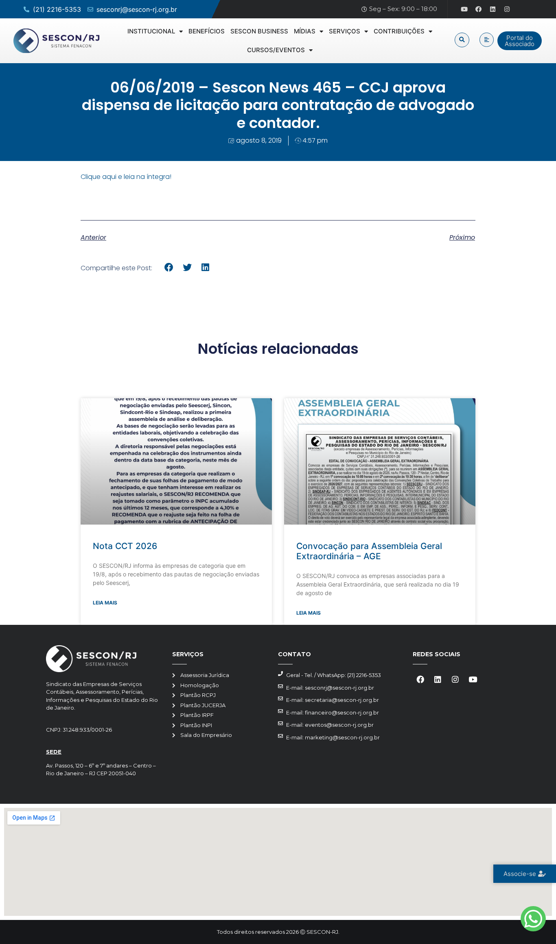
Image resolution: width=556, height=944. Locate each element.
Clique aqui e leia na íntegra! (126, 176)
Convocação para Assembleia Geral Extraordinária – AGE (369, 551)
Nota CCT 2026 (125, 546)
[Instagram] (507, 9)
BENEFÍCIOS (206, 31)
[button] (462, 40)
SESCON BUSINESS (259, 31)
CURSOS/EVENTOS (276, 50)
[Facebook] (479, 9)
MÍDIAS (304, 31)
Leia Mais (105, 603)
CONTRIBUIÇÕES (399, 31)
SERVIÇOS (344, 31)
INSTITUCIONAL (151, 31)
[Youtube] (464, 9)
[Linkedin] (493, 9)
